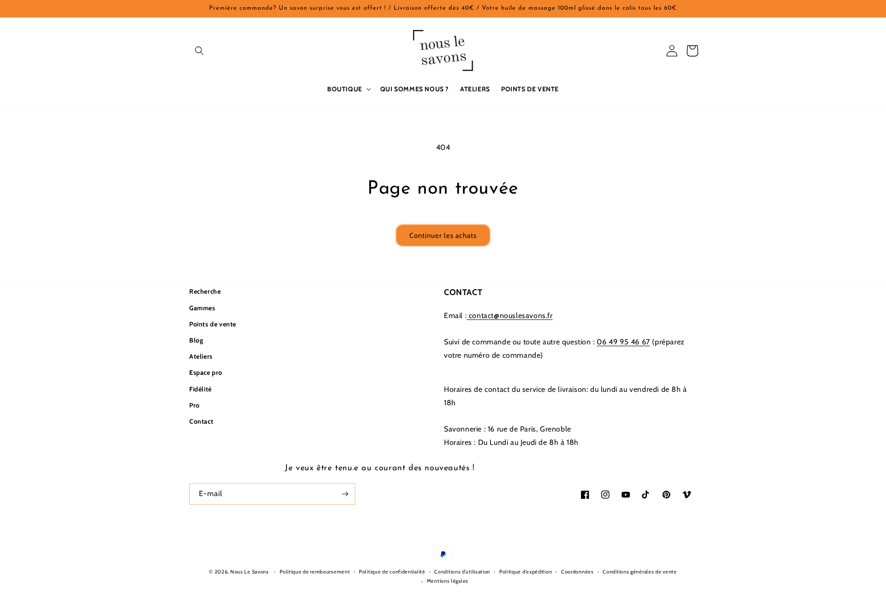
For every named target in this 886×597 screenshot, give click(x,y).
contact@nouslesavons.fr (509, 315)
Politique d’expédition (525, 571)
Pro (194, 405)
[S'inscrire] (345, 494)
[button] (199, 51)
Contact (201, 421)
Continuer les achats (443, 235)
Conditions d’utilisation (462, 571)
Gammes (202, 308)
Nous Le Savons (249, 571)
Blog (196, 340)
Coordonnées (577, 571)
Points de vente (212, 324)
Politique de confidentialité (392, 571)
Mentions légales (447, 581)
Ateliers (201, 356)
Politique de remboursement (315, 571)
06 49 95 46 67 (623, 341)
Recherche (205, 291)
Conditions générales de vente (639, 571)
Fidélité (200, 389)
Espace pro (205, 372)
